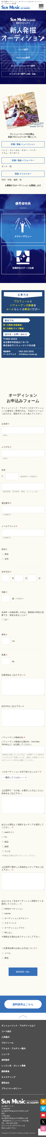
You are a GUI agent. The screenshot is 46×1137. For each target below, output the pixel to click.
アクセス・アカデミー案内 (13, 1048)
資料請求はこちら (23, 1004)
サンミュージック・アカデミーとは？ (18, 1026)
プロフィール (7, 1043)
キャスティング (8, 1077)
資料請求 (5, 1060)
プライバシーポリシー (11, 1088)
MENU (41, 6)
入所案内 (5, 1037)
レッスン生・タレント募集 (13, 1066)
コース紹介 (6, 1031)
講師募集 (5, 1071)
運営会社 (5, 1083)
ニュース (5, 1054)
